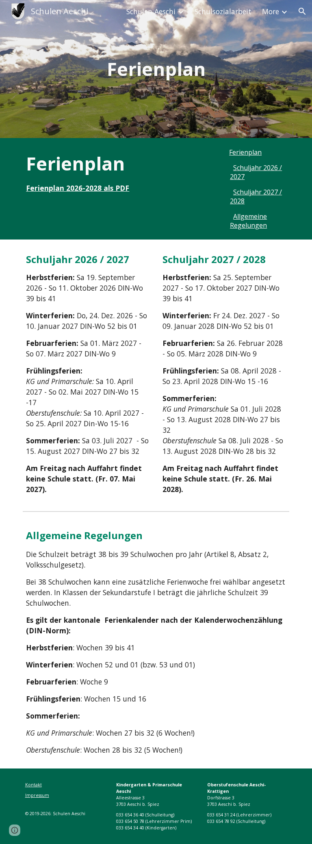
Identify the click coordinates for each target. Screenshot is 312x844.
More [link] (270, 11)
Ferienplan (245, 152)
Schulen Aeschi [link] (151, 11)
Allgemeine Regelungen (248, 221)
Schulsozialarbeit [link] (223, 11)
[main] (155, 69)
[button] (302, 11)
